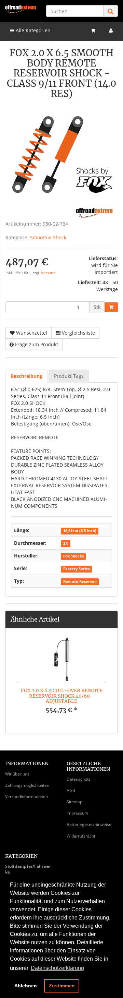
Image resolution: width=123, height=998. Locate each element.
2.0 (65, 543)
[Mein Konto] (111, 30)
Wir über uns (17, 774)
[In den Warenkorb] (111, 307)
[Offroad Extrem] (20, 9)
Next (104, 681)
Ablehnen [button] (25, 985)
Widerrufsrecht (81, 836)
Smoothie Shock (48, 237)
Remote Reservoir (80, 581)
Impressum (77, 813)
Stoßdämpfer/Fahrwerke (28, 869)
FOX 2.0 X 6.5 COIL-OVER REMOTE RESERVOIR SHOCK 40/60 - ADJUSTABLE (61, 695)
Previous (19, 681)
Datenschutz (79, 779)
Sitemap (74, 802)
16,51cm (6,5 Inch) (79, 530)
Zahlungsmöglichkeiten (27, 785)
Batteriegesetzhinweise (89, 824)
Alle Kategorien (32, 30)
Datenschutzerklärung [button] (57, 968)
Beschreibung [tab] (26, 376)
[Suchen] (110, 11)
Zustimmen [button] (62, 985)
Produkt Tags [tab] (69, 376)
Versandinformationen (26, 796)
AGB (71, 790)
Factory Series (76, 568)
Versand (48, 272)
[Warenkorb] (93, 30)
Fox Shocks (73, 556)
